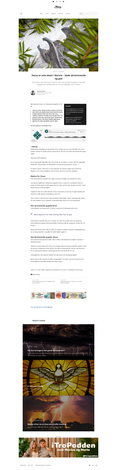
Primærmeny (21, 13)
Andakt (53, 13)
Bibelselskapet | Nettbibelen (74, 122)
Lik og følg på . (41, 307)
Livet (47, 13)
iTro (58, 7)
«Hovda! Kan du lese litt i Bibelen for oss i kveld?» (43, 282)
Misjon (60, 13)
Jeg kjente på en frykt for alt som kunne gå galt (71, 282)
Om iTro (30, 465)
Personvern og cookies (43, 465)
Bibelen (61, 71)
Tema (41, 13)
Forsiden (23, 465)
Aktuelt (68, 13)
